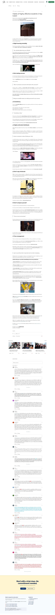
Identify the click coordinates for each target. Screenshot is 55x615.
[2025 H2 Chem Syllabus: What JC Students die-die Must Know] (40, 345)
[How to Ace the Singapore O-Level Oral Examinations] (27, 345)
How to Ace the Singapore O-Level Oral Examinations (27, 350)
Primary (18, 5)
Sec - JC (14, 5)
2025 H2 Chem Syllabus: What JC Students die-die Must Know (40, 350)
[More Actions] (41, 367)
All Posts (10, 5)
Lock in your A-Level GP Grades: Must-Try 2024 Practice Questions (14, 350)
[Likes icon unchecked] (15, 375)
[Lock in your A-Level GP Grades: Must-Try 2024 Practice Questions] (14, 345)
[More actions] (41, 11)
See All (45, 340)
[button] (46, 1)
